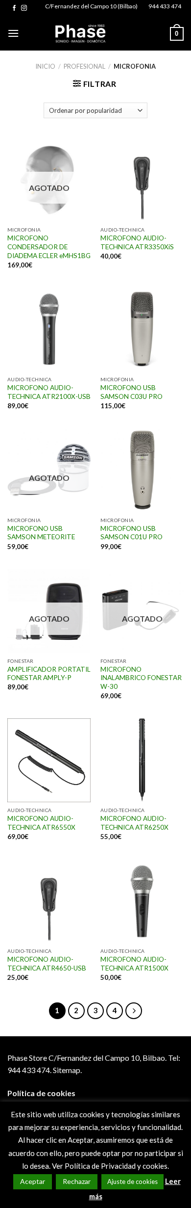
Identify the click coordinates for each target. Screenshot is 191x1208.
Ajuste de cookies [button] (132, 1181)
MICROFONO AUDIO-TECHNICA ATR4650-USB (46, 963)
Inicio (45, 66)
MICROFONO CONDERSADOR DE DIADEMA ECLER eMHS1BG (49, 246)
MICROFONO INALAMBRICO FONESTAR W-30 (141, 677)
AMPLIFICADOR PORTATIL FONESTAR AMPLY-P (49, 673)
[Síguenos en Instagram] (24, 8)
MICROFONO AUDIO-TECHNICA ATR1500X (134, 963)
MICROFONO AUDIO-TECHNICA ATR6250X (134, 822)
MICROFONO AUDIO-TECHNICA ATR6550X (41, 822)
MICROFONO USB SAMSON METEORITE (41, 533)
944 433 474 (164, 6)
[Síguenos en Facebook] (14, 8)
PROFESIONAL (84, 66)
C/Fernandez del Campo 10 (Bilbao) (91, 6)
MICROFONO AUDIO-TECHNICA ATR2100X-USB (49, 392)
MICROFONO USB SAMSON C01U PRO (131, 533)
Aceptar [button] (32, 1181)
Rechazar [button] (77, 1181)
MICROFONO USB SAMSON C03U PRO (131, 392)
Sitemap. (67, 1070)
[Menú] (13, 33)
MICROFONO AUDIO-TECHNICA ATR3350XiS (137, 242)
